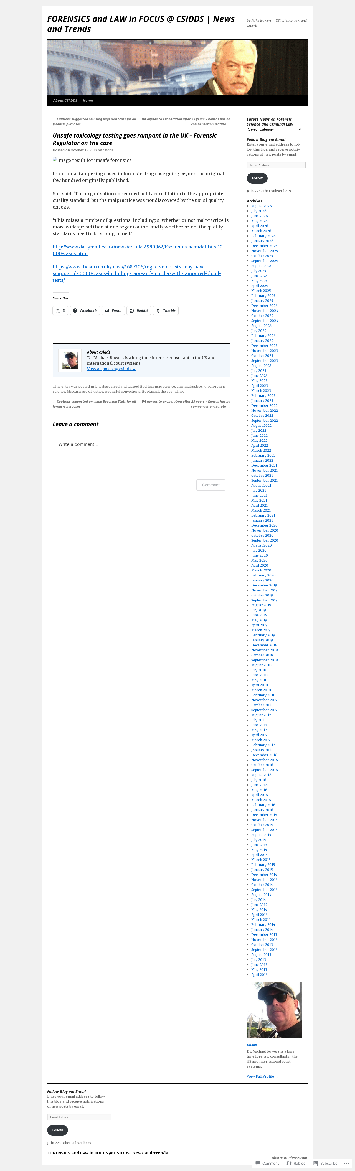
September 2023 (264, 361)
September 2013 (264, 950)
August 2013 (261, 954)
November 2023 (264, 351)
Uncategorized (107, 386)
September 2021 (264, 480)
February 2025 (263, 296)
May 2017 (259, 730)
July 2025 (258, 271)
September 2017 (264, 710)
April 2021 (259, 505)
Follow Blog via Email (266, 139)
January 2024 (262, 341)
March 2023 (261, 390)
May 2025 (259, 281)
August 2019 (261, 605)
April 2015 (259, 855)
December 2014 (264, 875)
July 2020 (259, 550)
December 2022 (264, 405)
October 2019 (262, 595)
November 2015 (264, 820)
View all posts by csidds (111, 368)
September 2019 (264, 600)
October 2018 (262, 655)
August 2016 (261, 775)
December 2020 (264, 525)
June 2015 (259, 845)
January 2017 (262, 750)
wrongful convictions (122, 391)
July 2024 (259, 331)
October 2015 (262, 825)
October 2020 (262, 535)
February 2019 (263, 635)
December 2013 (264, 935)
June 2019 (259, 615)
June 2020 (259, 555)
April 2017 (259, 735)
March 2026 (261, 231)
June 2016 (259, 785)
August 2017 (261, 715)
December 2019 (264, 585)
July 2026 (259, 211)
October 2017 (262, 705)
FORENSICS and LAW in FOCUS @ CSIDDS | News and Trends (141, 23)
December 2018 (264, 645)
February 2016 (263, 805)
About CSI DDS (65, 100)
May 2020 (259, 560)
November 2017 (264, 700)
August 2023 (261, 366)
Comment (211, 484)
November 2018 (264, 650)
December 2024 (264, 306)
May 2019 (259, 620)
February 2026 (263, 236)
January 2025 (262, 301)
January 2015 (262, 870)
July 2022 (258, 430)
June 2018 (259, 675)
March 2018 (261, 690)
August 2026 (261, 206)
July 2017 (258, 720)
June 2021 (259, 495)
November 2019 (264, 590)
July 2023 (258, 371)
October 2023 (262, 356)
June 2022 (259, 435)
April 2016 (259, 795)
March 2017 (260, 740)
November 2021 (264, 470)
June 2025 (259, 276)
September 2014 (264, 890)
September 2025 (264, 261)
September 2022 (264, 420)
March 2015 (261, 860)
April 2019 (259, 625)
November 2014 (264, 880)
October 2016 (262, 765)
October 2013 (262, 945)
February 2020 (263, 575)
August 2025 (261, 266)
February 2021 (263, 515)
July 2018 (258, 670)
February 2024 (263, 336)
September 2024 (264, 321)
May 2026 (259, 221)
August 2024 (261, 326)
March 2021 (261, 510)
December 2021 (264, 465)
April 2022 (259, 445)
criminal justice (189, 386)
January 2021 (262, 520)
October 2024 (262, 316)
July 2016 (258, 780)
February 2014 (263, 925)
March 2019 (261, 630)
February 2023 (263, 395)
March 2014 (261, 920)
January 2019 (262, 640)
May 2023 (259, 381)
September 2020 (264, 540)
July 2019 (258, 610)
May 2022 (259, 440)
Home (88, 100)
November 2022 (264, 410)
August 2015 (261, 835)
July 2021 (258, 490)
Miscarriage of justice (85, 391)
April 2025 (259, 286)
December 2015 (264, 815)
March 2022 (261, 450)
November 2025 (264, 251)
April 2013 (259, 974)
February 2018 (263, 695)
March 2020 (261, 570)
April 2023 (259, 385)
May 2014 (259, 910)
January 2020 (262, 580)
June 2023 (259, 376)
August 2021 (261, 485)
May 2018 (259, 680)
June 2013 (259, 964)
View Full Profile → (262, 1076)
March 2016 (261, 800)
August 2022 (261, 425)
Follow (257, 178)
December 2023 (264, 346)
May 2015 (259, 850)
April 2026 (259, 226)
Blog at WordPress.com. (290, 1158)
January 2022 (262, 460)
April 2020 (259, 565)
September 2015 (264, 830)
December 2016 (264, 755)
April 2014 (259, 915)
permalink (175, 391)
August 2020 (261, 545)
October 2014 (262, 885)
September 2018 (264, 660)
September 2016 (264, 770)
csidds (108, 150)
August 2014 (261, 895)
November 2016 (264, 760)
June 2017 (259, 725)
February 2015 (263, 865)
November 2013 (264, 940)
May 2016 (259, 790)
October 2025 (262, 256)
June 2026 (259, 216)
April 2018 (259, 685)
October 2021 (262, 475)
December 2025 (264, 246)
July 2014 (258, 900)
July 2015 (258, 840)
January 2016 (262, 810)
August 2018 (261, 665)
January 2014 (262, 930)
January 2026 (262, 241)
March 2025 (261, 291)
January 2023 (262, 400)
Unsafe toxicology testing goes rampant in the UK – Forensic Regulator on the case (135, 139)
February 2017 (263, 745)
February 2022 (263, 455)
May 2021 (259, 500)
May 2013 (259, 969)
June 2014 (259, 905)
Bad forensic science (157, 386)
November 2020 (264, 530)
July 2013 (258, 959)
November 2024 (264, 311)
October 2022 (262, 415)
